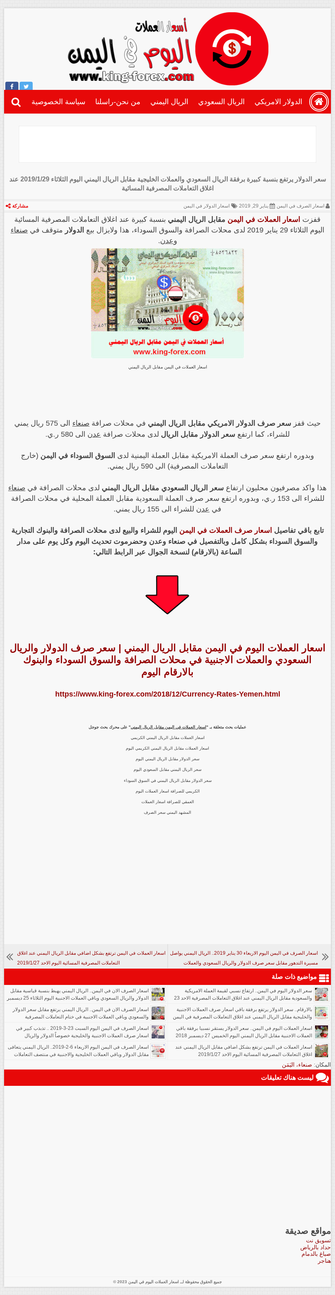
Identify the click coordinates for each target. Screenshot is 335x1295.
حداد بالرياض (315, 1247)
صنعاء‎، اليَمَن (297, 1064)
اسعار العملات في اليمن (264, 219)
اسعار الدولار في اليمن (206, 206)
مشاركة (20, 206)
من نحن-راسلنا (118, 102)
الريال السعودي (221, 102)
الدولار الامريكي (278, 102)
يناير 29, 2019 (253, 206)
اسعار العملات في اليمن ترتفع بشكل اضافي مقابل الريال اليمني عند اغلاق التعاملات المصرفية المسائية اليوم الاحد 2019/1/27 (243, 1050)
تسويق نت (318, 1240)
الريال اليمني (169, 102)
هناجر (324, 1260)
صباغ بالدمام (316, 1253)
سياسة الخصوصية (58, 102)
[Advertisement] (167, 144)
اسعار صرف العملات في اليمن (225, 530)
